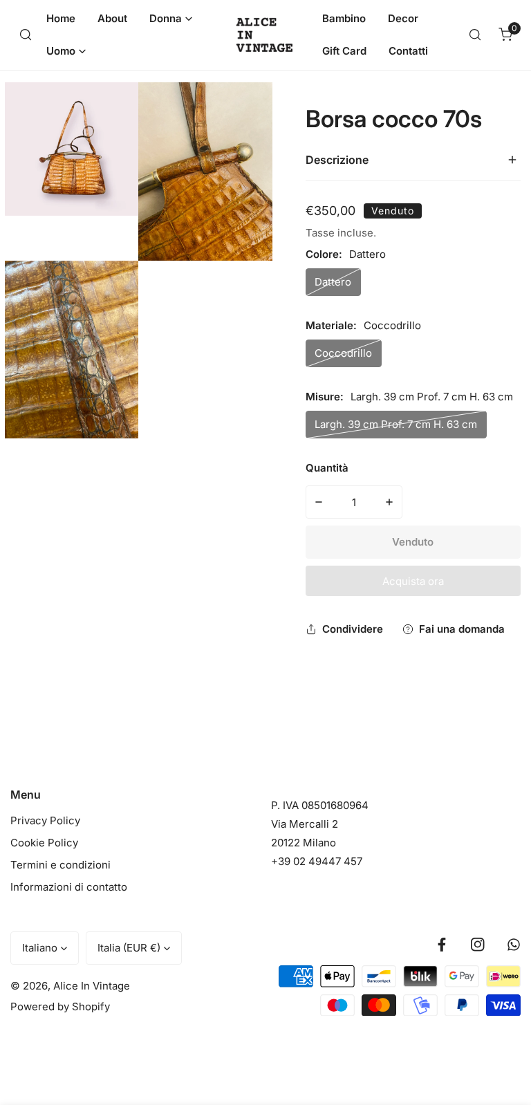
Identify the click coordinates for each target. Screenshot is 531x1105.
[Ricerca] (25, 34)
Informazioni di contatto (68, 886)
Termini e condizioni (60, 864)
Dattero (333, 281)
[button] (170, 18)
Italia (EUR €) (128, 947)
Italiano (39, 947)
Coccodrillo (343, 353)
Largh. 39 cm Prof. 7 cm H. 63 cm (396, 424)
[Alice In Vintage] (266, 35)
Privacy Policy (45, 820)
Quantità (327, 467)
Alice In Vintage (91, 985)
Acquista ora (413, 581)
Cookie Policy (44, 842)
